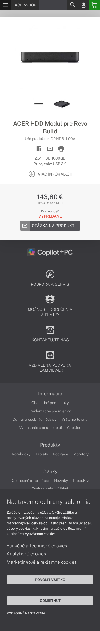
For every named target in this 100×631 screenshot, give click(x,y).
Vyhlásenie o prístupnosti (40, 427)
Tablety (41, 454)
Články (50, 471)
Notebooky (21, 454)
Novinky (61, 480)
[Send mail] (50, 149)
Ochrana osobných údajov (35, 419)
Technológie (42, 489)
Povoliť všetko (50, 580)
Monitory (81, 454)
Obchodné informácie (30, 480)
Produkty (50, 445)
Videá (63, 489)
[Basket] (94, 5)
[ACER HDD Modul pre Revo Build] (50, 57)
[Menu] (5, 5)
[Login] (83, 5)
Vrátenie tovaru (75, 419)
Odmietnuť (50, 600)
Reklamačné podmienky (50, 411)
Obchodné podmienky (50, 403)
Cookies (74, 427)
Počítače (60, 454)
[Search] (72, 5)
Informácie (50, 393)
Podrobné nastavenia (26, 613)
